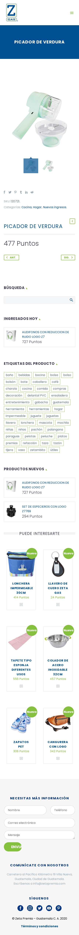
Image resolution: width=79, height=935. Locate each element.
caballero (40, 382)
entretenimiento (18, 402)
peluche (47, 436)
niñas (9, 429)
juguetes (52, 416)
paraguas (12, 436)
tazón (57, 443)
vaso (21, 450)
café (55, 382)
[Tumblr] (20, 192)
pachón (36, 429)
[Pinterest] (15, 192)
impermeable (16, 416)
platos (62, 436)
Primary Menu (72, 13)
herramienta (15, 409)
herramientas (39, 409)
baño (9, 375)
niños (22, 429)
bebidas (24, 375)
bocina (40, 375)
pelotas (30, 436)
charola (11, 389)
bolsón (10, 382)
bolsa (54, 375)
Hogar (37, 207)
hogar (58, 409)
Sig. (66, 257)
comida (42, 389)
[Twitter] (9, 192)
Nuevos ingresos (54, 207)
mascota (45, 423)
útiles (54, 450)
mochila (63, 423)
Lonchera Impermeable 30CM (21, 588)
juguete (36, 416)
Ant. (13, 257)
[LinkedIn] (26, 192)
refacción (30, 443)
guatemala (61, 402)
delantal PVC (36, 395)
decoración (14, 395)
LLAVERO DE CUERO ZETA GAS (58, 588)
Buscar (71, 299)
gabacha (41, 402)
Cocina (26, 207)
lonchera (27, 423)
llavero (11, 423)
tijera (9, 450)
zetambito (37, 450)
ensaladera (59, 395)
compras (59, 389)
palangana (55, 429)
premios (12, 443)
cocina (27, 389)
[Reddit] (31, 192)
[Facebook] (4, 192)
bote (24, 382)
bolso (67, 375)
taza (45, 443)
